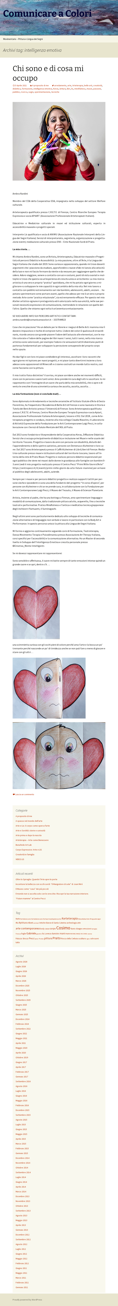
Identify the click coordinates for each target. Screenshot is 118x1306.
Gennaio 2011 (22, 1287)
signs (88, 939)
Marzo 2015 (21, 1143)
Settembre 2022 (23, 1028)
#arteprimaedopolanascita (52, 919)
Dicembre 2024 (22, 1019)
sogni (30, 92)
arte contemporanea (28, 928)
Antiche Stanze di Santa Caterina (52, 922)
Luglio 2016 (21, 1091)
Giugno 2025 (21, 1004)
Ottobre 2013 (22, 1206)
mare (67, 933)
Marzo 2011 (21, 1277)
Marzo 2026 (21, 980)
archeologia (72, 922)
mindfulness (80, 88)
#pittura (23, 922)
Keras (56, 88)
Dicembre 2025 (22, 985)
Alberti (30, 922)
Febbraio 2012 (22, 1263)
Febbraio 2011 (22, 1282)
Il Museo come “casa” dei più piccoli (32, 889)
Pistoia (41, 939)
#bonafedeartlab (83, 919)
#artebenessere (25, 919)
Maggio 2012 (21, 1258)
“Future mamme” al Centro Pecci (31, 898)
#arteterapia (70, 918)
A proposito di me (40, 85)
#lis (17, 922)
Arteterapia (77, 85)
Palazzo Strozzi (22, 938)
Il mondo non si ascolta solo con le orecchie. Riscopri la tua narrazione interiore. (52, 893)
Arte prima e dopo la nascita (28, 835)
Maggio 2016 (21, 1100)
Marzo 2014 (21, 1191)
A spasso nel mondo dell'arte (29, 821)
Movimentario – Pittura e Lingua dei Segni (23, 39)
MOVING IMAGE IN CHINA (78, 934)
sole (92, 938)
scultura (82, 938)
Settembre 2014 (23, 1172)
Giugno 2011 (21, 1268)
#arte (18, 918)
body (42, 928)
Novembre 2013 (23, 1201)
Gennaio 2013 (22, 1229)
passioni (97, 88)
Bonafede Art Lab (24, 844)
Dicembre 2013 (22, 1196)
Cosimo (63, 928)
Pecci (31, 938)
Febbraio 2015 (22, 1148)
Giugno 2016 (21, 1095)
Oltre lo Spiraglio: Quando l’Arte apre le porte (36, 879)
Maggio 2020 (21, 1047)
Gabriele (31, 933)
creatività (97, 85)
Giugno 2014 (21, 1182)
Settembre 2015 (23, 1115)
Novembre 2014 (23, 1162)
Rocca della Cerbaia (69, 938)
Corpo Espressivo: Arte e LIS (29, 849)
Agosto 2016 (21, 1086)
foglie (23, 933)
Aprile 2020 (21, 1052)
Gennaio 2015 (22, 1153)
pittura (48, 938)
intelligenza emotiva (42, 88)
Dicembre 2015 (22, 1110)
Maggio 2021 (21, 1038)
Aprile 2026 (21, 976)
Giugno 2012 (21, 1253)
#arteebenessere (37, 919)
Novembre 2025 (23, 990)
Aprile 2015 (21, 1138)
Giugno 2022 (21, 1033)
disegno (79, 928)
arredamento (60, 85)
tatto (18, 942)
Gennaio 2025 (22, 1014)
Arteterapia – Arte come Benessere (32, 840)
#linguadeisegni (95, 919)
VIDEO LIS (20, 859)
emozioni (87, 928)
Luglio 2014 (21, 1177)
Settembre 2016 (23, 1081)
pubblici (16, 92)
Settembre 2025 (23, 1000)
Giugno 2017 (21, 1062)
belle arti (88, 85)
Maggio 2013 (21, 1220)
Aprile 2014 (21, 1186)
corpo (53, 928)
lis (72, 88)
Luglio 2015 (21, 1124)
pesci (36, 939)
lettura (63, 88)
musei (89, 88)
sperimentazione (42, 92)
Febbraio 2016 (22, 1105)
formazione (27, 88)
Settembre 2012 (23, 1239)
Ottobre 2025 (22, 995)
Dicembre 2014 (22, 1158)
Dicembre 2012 (22, 1234)
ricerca (24, 92)
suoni (96, 938)
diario (73, 928)
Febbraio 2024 (22, 1024)
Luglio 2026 (21, 966)
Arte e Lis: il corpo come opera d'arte (33, 825)
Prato (57, 938)
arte (69, 85)
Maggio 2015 (21, 1134)
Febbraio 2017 (22, 1071)
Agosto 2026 (21, 961)
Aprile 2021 (21, 1043)
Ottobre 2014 (22, 1167)
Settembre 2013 (23, 1210)
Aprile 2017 (21, 1067)
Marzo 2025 (21, 1009)
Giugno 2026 (21, 971)
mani (62, 933)
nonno (90, 934)
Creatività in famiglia (25, 854)
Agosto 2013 (21, 1215)
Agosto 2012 (21, 1244)
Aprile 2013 (21, 1225)
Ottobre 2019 (22, 1057)
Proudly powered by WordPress (27, 1299)
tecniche (55, 92)
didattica (17, 88)
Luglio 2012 (21, 1249)
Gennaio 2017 (22, 1076)
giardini (39, 934)
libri (68, 88)
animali (36, 923)
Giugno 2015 (21, 1129)
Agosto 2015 (21, 1119)
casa (47, 928)
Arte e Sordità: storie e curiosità (30, 830)
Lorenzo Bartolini (52, 933)
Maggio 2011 (21, 1273)
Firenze (18, 934)
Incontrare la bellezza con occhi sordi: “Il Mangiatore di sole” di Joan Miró (49, 884)
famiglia (94, 929)
